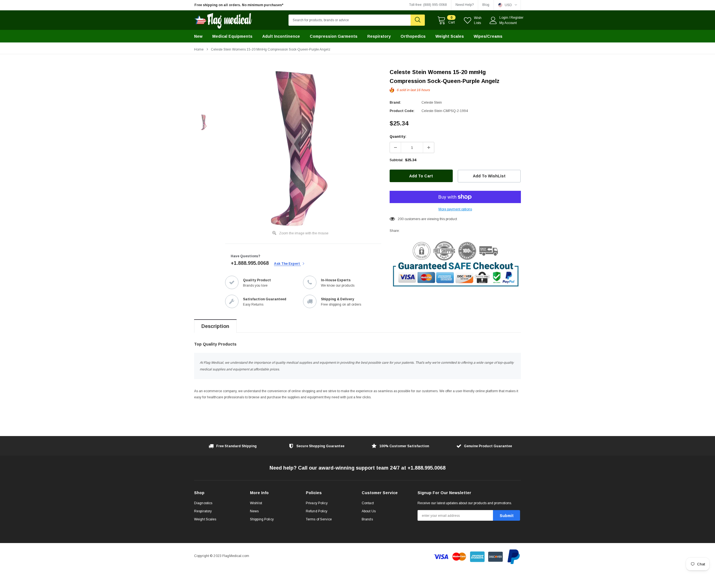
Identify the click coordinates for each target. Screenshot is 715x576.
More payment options (455, 209)
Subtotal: (396, 160)
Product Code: (402, 111)
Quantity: (398, 137)
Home (199, 49)
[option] (245, 5)
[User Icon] (493, 20)
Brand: (395, 102)
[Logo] (223, 19)
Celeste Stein (431, 102)
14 (400, 219)
